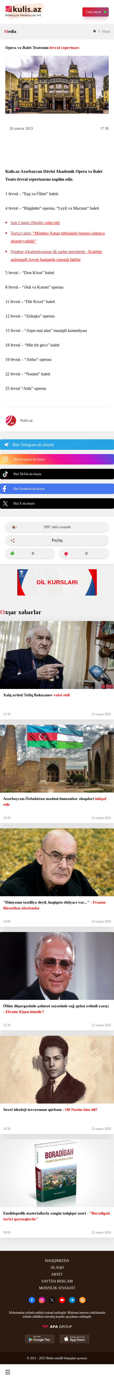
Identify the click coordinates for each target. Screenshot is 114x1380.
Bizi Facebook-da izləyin (29, 489)
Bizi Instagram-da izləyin (29, 459)
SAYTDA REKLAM (57, 1281)
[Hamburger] (7, 1372)
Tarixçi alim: (58, 237)
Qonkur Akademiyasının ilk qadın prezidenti (56, 255)
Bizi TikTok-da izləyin (27, 474)
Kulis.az (26, 420)
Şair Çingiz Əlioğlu (35, 222)
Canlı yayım (93, 12)
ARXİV (57, 1274)
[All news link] (105, 1372)
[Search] (31, 1372)
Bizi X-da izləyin (24, 503)
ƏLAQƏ (57, 1268)
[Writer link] (80, 1372)
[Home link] (56, 1372)
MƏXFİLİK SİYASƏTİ (57, 1288)
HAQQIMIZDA (57, 1261)
